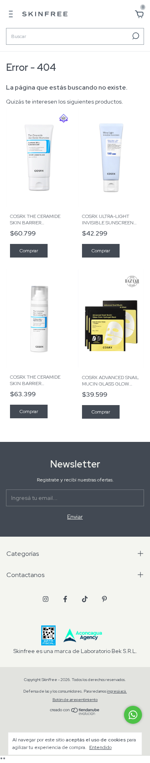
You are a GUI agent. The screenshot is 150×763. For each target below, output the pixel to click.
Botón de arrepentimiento (75, 699)
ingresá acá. (117, 691)
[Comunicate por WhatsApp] (133, 715)
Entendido (100, 747)
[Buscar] (135, 36)
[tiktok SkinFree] (85, 599)
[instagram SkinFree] (45, 599)
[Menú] (12, 15)
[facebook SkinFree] (65, 599)
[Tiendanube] (75, 713)
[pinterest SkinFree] (104, 599)
